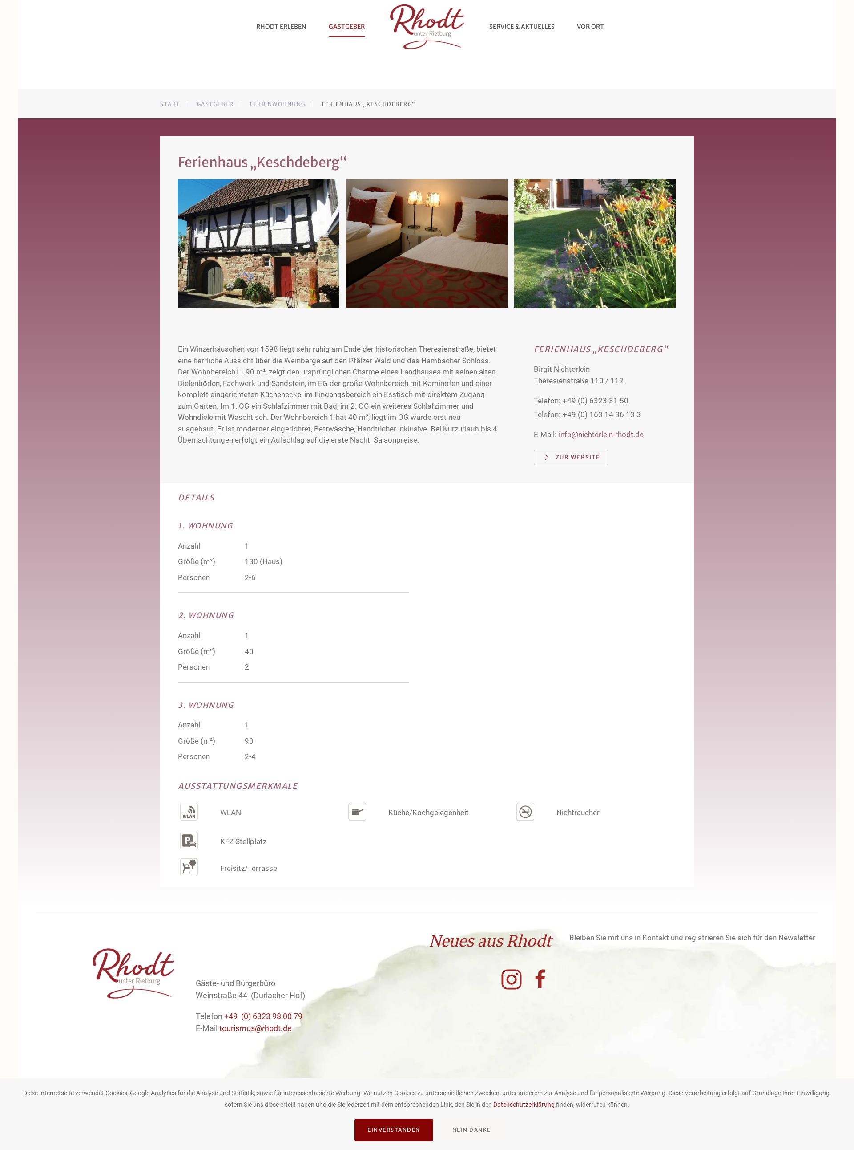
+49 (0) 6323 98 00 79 (263, 1016)
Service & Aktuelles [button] (522, 27)
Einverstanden (393, 1129)
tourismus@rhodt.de (255, 1028)
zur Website (578, 457)
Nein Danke (471, 1129)
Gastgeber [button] (347, 27)
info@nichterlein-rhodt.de (601, 434)
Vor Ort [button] (590, 27)
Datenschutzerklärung (524, 1104)
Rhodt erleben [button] (281, 27)
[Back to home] (427, 26)
